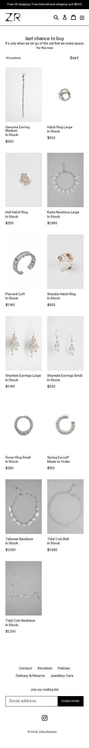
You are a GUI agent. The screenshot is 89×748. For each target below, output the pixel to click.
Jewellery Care (61, 676)
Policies (64, 668)
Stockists (45, 668)
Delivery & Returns (30, 676)
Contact (25, 668)
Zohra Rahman (48, 732)
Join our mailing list (44, 689)
